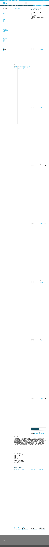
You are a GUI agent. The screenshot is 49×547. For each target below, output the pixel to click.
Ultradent (4, 49)
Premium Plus (5, 41)
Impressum (4, 540)
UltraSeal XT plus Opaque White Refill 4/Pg (41, 224)
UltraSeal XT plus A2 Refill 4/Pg (41, 399)
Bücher (17, 5)
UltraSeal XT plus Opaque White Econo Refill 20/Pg (41, 282)
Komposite (41, 432)
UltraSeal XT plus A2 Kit (41, 340)
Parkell (4, 40)
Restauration (35, 432)
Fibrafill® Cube (40, 527)
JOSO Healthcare (5, 30)
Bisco (4, 21)
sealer (34, 433)
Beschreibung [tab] (16, 436)
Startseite (32, 8)
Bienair (4, 20)
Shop (9, 5)
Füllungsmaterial (42, 433)
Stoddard (4, 47)
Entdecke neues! (5, 5)
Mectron (4, 32)
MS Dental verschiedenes (6, 37)
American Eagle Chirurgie (6, 18)
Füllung (39, 433)
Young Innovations (5, 51)
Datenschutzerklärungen (6, 541)
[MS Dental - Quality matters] (6, 3)
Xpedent (4, 50)
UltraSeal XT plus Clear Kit (41, 49)
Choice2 (23, 527)
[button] (32, 3)
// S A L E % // (27, 5)
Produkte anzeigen (17, 529)
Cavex (4, 22)
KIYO (4, 31)
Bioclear (4, 19)
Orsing (4, 39)
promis (4, 48)
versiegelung (37, 433)
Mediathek (23, 5)
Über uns (20, 5)
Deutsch (44, 0)
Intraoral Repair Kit (33, 527)
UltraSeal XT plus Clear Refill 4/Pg (41, 107)
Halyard (4, 28)
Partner (4, 13)
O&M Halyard (5, 38)
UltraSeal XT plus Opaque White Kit (41, 166)
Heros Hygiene (5, 29)
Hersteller (12, 5)
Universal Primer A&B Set (17, 527)
